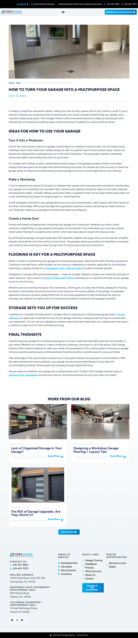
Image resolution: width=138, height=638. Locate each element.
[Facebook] (12, 620)
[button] (63, 12)
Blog (18, 82)
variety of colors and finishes (58, 277)
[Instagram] (17, 620)
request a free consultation (23, 375)
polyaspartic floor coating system (63, 268)
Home (11, 82)
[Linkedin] (22, 620)
